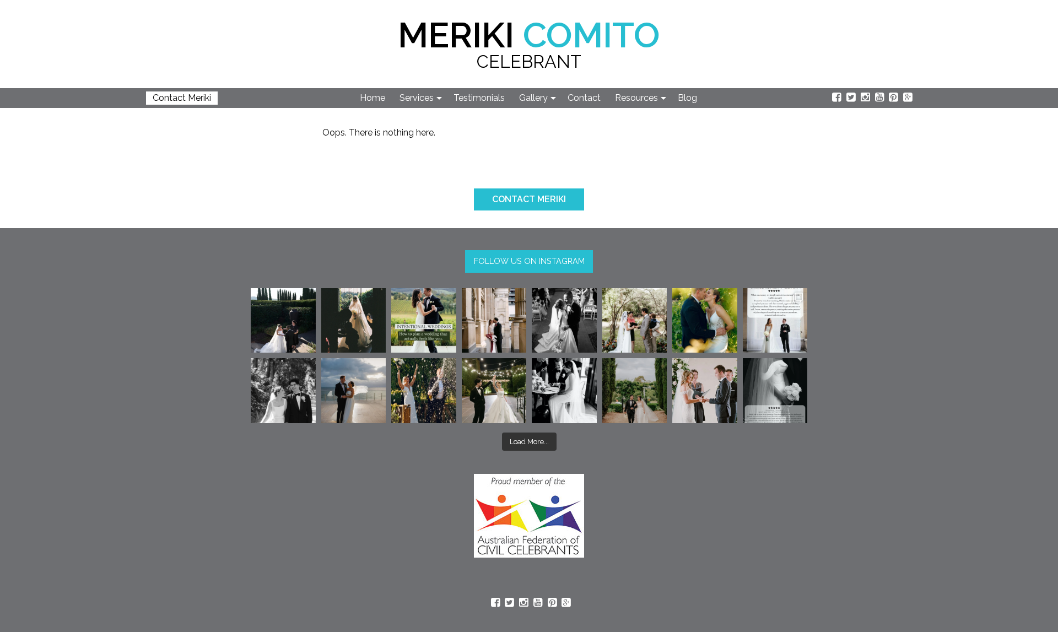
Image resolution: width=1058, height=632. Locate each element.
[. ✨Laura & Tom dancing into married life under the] (494, 390)
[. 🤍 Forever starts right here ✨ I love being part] (564, 390)
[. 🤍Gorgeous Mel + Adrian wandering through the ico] (634, 390)
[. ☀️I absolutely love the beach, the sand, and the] (353, 390)
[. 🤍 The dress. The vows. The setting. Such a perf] (283, 320)
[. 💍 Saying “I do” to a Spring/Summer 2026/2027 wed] (704, 390)
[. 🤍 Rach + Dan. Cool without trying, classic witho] (494, 320)
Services (417, 98)
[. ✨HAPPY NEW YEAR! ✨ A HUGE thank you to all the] (423, 390)
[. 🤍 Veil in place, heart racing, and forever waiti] (353, 320)
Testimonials (479, 98)
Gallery (533, 98)
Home (372, 98)
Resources (636, 98)
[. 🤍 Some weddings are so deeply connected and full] (634, 320)
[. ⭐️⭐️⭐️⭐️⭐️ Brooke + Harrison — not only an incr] (775, 320)
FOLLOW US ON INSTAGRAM (529, 261)
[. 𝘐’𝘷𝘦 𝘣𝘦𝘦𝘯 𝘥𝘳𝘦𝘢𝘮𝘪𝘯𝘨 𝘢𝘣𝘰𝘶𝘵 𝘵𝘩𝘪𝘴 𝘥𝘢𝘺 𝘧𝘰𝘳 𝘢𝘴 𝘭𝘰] (564, 320)
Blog (687, 98)
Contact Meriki (182, 98)
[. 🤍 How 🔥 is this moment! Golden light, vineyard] (704, 320)
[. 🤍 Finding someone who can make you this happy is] (283, 390)
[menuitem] (373, 98)
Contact (584, 98)
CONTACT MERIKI (529, 199)
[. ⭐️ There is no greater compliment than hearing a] (775, 390)
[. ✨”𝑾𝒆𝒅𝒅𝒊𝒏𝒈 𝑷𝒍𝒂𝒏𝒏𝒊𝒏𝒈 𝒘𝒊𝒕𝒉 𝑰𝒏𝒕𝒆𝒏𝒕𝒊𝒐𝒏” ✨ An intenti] (423, 320)
